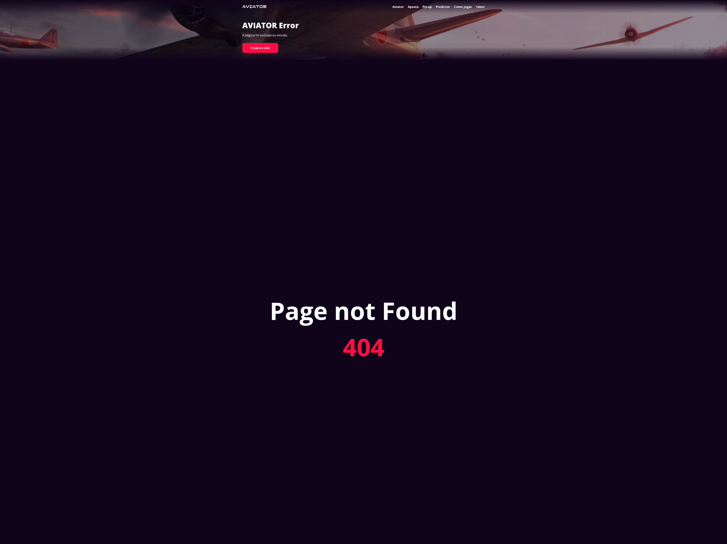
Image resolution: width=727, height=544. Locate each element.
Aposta (413, 7)
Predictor (443, 7)
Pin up (427, 7)
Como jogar (463, 7)
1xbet (480, 7)
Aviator (398, 7)
